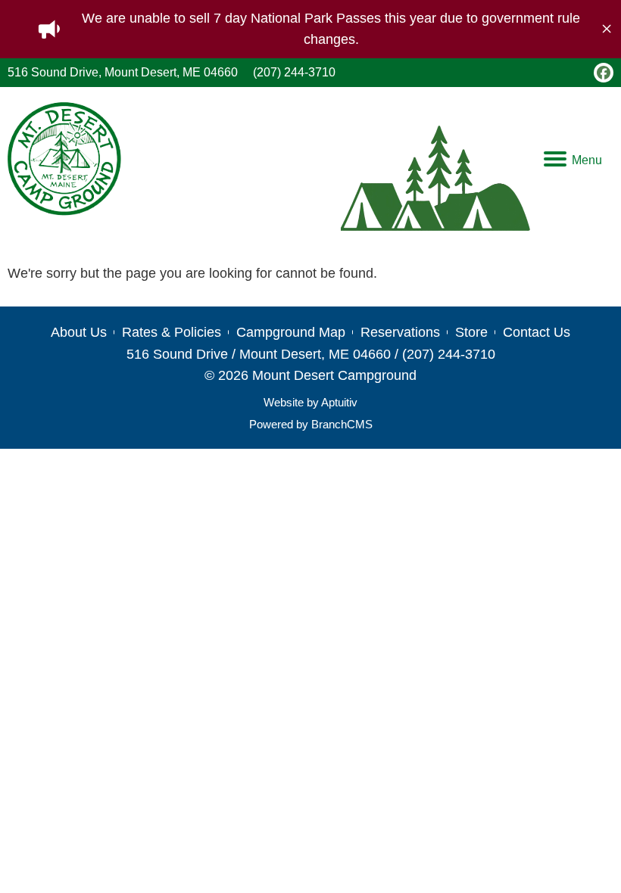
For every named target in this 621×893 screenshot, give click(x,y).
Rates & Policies (171, 332)
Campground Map (290, 332)
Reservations (400, 332)
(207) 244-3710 (294, 72)
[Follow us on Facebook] (603, 72)
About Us (79, 332)
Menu (587, 160)
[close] (606, 28)
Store (471, 332)
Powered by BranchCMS (311, 424)
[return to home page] (64, 159)
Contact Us (536, 332)
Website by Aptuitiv (310, 402)
